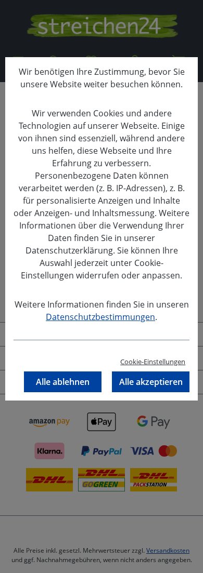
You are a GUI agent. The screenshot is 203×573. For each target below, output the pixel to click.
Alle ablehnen (63, 382)
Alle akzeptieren (151, 382)
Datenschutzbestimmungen (100, 317)
